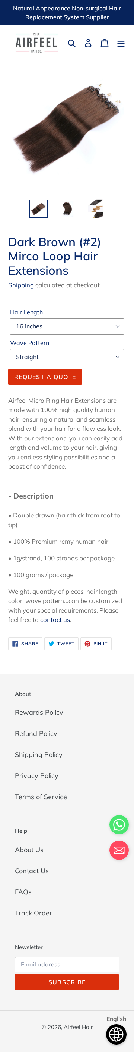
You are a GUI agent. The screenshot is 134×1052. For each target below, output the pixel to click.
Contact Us (32, 871)
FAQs (23, 892)
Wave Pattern (29, 342)
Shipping (21, 285)
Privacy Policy (36, 775)
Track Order (33, 913)
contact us (55, 619)
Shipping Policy (39, 754)
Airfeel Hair (78, 1027)
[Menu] (121, 42)
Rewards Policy (39, 712)
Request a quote (45, 377)
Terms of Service (41, 797)
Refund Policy (36, 733)
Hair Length (26, 312)
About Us (29, 849)
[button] (119, 851)
